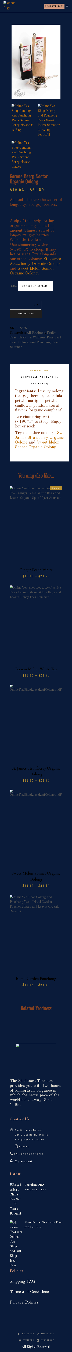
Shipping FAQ (22, 1282)
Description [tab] (39, 371)
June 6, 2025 (33, 1227)
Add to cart (25, 314)
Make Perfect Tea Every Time (43, 1222)
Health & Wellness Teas (35, 337)
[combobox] (35, 286)
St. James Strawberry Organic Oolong (39, 438)
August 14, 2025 (35, 1190)
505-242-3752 (34, 1154)
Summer (16, 347)
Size (14, 286)
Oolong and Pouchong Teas (38, 342)
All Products (36, 332)
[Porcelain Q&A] (16, 1199)
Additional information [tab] (39, 377)
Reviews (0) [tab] (39, 384)
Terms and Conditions (29, 1292)
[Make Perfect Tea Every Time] (16, 1244)
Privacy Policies (24, 1302)
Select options (38, 560)
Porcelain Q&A (34, 1184)
